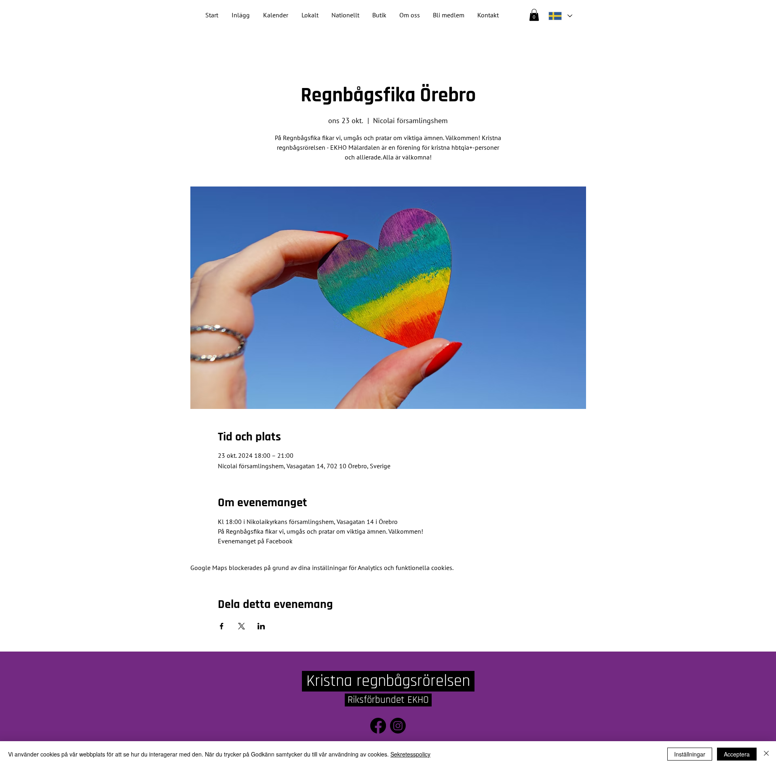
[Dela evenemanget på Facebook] (222, 626)
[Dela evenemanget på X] (241, 626)
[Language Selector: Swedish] (560, 15)
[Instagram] (398, 725)
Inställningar (689, 754)
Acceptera (737, 754)
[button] (345, 15)
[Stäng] (766, 754)
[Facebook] (378, 725)
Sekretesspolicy (410, 754)
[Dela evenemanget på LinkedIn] (261, 626)
